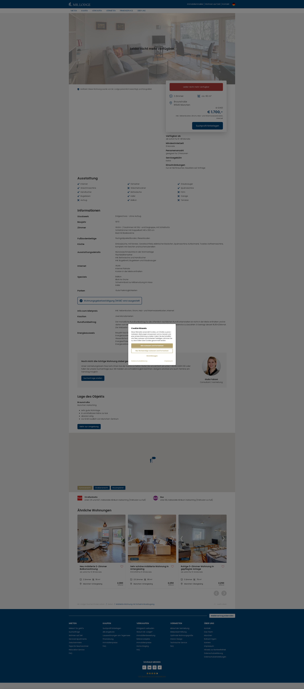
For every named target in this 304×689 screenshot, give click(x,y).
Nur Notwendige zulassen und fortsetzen (152, 351)
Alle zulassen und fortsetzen (152, 346)
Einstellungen (152, 356)
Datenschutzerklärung (139, 361)
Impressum (168, 361)
